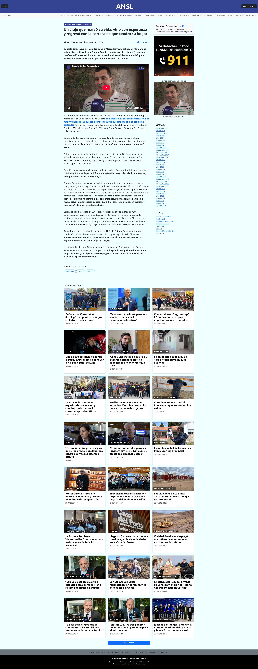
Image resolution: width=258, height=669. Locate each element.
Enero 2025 (160, 160)
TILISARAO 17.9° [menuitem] (174, 15)
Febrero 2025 (161, 162)
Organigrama (113, 662)
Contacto (134, 652)
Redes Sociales (133, 662)
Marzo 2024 (160, 135)
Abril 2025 (160, 167)
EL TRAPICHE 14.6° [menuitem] (239, 15)
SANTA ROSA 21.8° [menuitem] (162, 15)
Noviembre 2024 (162, 155)
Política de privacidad (138, 664)
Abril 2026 (160, 196)
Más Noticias (129, 643)
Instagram (152, 652)
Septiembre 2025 (162, 179)
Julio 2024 (160, 145)
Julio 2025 (160, 174)
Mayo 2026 (160, 198)
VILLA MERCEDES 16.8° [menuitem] (78, 15)
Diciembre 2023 (162, 128)
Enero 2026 (160, 189)
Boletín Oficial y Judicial (165, 221)
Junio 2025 (160, 172)
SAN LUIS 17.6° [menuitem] (65, 15)
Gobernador (69, 271)
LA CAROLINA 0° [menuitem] (251, 15)
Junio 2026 (160, 201)
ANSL (125, 6)
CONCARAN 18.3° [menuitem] (185, 15)
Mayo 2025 (160, 169)
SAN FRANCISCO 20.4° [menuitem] (198, 15)
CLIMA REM (7, 15)
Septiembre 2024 (162, 150)
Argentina (125, 652)
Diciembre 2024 (162, 157)
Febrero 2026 (161, 191)
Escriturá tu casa (162, 224)
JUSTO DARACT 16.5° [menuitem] (126, 15)
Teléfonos (123, 662)
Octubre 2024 (161, 152)
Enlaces (117, 652)
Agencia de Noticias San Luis (102, 652)
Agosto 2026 (161, 206)
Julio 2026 (160, 203)
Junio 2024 (160, 143)
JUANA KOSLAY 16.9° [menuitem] (112, 15)
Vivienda (81, 271)
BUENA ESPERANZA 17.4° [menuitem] (224, 15)
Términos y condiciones (121, 664)
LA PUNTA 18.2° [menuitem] (100, 15)
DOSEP (159, 229)
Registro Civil (161, 219)
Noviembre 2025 (162, 184)
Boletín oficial (144, 662)
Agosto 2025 (161, 177)
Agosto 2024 (161, 148)
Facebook (143, 652)
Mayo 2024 (160, 140)
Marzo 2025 (160, 164)
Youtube (164, 652)
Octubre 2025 (161, 181)
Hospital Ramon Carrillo (165, 231)
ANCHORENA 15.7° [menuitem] (139, 15)
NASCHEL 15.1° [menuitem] (211, 15)
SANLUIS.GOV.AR (249, 6)
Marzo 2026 (160, 193)
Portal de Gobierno (163, 216)
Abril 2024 (160, 138)
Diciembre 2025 (162, 186)
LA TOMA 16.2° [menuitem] (150, 15)
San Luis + (160, 226)
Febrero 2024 (161, 133)
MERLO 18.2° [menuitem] (90, 15)
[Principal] (4, 6)
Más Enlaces (161, 233)
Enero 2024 (160, 131)
